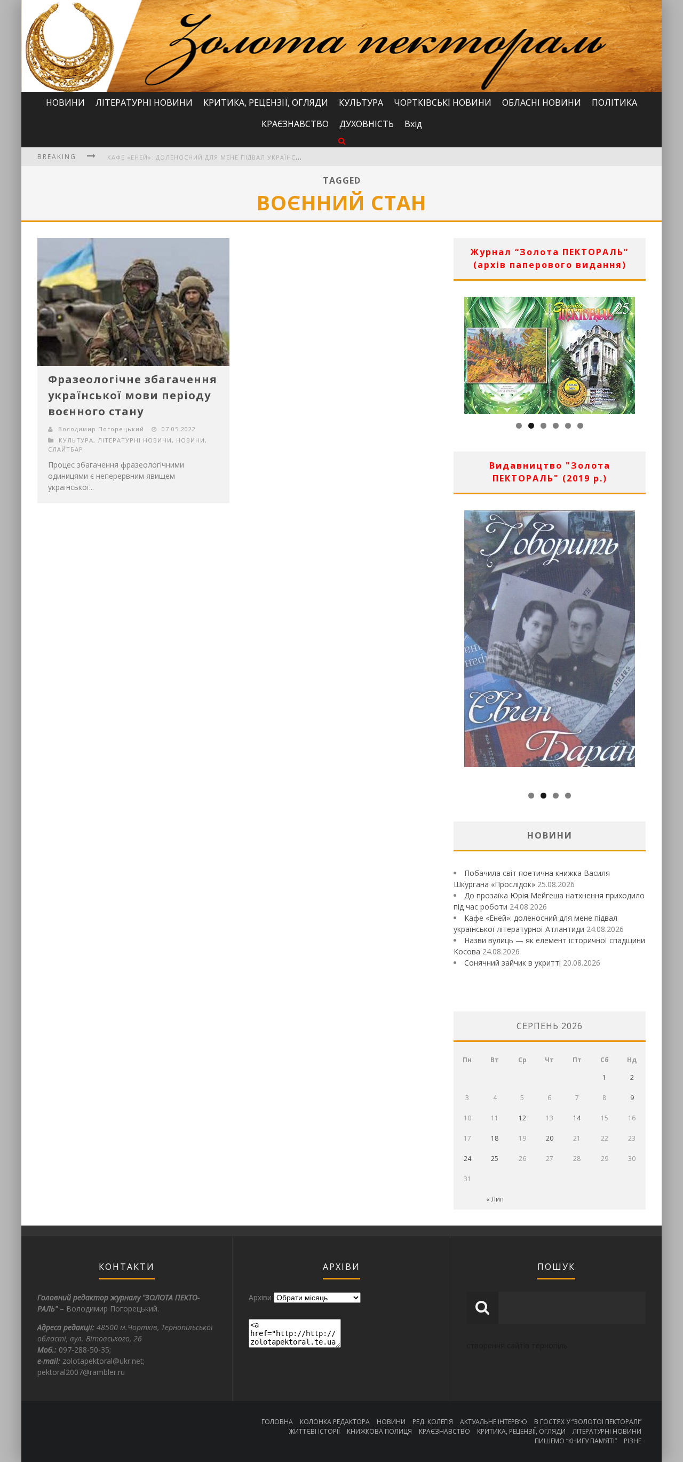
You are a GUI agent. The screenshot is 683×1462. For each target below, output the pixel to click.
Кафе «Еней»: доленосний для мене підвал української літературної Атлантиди (256, 157)
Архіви (260, 1297)
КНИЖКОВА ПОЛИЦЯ (379, 1431)
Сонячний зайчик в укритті (512, 963)
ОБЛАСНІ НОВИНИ (541, 102)
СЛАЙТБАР (65, 449)
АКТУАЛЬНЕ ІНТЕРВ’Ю (493, 1421)
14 (577, 1118)
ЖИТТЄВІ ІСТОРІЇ (314, 1431)
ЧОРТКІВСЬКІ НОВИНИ (442, 102)
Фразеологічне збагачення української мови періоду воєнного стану (132, 395)
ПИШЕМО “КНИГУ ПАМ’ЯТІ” (576, 1440)
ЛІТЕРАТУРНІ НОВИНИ (144, 102)
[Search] (341, 141)
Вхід (413, 124)
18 (494, 1138)
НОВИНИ (65, 102)
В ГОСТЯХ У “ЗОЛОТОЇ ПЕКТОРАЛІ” (587, 1421)
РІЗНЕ (632, 1440)
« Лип (495, 1199)
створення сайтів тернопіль (517, 1345)
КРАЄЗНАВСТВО (295, 124)
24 (467, 1158)
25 (494, 1158)
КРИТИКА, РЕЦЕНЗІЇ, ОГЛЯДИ (265, 102)
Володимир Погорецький (101, 429)
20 (549, 1138)
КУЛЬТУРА (361, 102)
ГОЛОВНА (277, 1421)
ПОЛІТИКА (614, 102)
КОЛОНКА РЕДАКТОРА (335, 1421)
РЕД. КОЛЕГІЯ (432, 1421)
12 (522, 1118)
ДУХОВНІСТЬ (366, 124)
